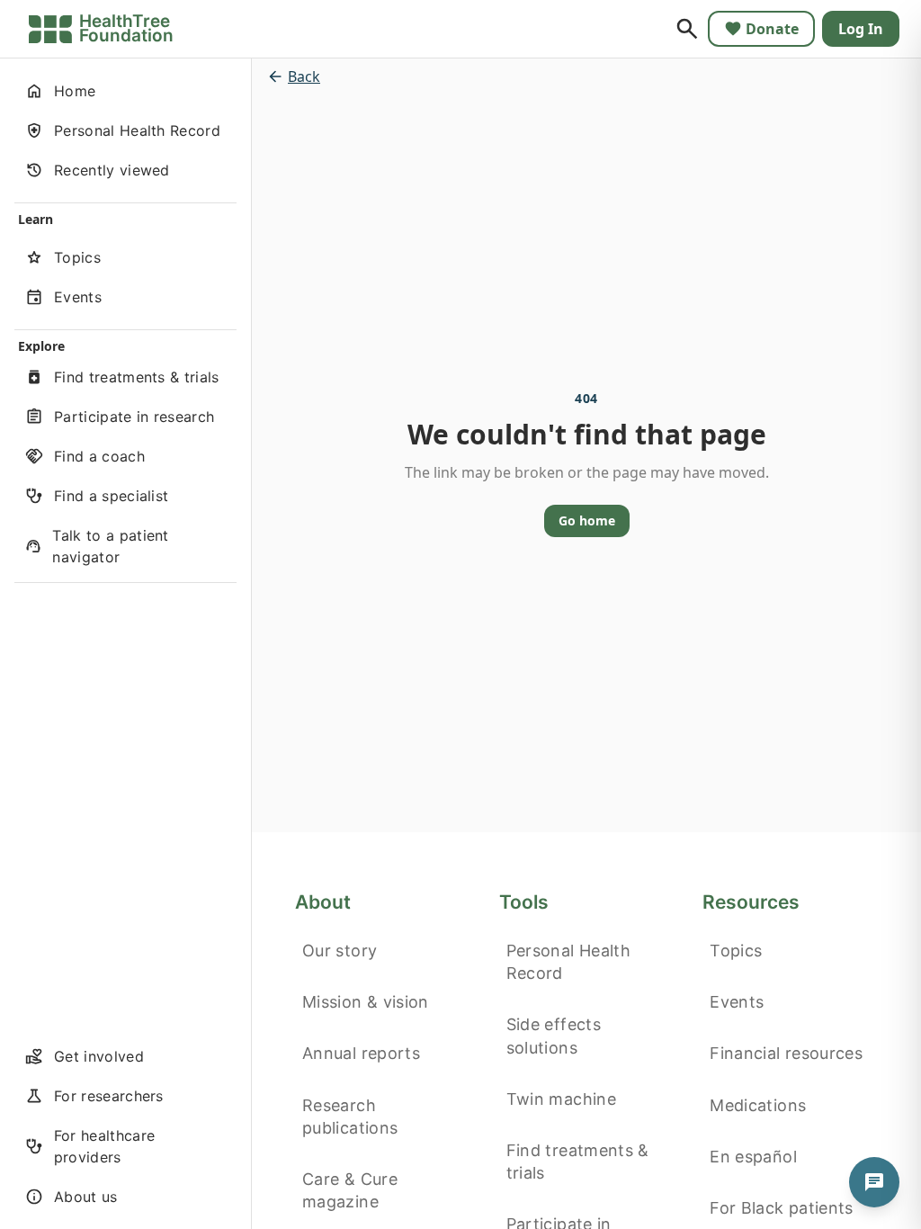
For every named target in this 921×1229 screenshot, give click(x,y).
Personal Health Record (568, 961)
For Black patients (781, 1207)
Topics (736, 950)
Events (737, 1001)
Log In (860, 29)
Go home (587, 520)
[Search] (687, 28)
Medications (758, 1105)
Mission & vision (365, 1001)
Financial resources (786, 1053)
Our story (339, 950)
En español (753, 1156)
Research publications (350, 1116)
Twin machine (561, 1099)
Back (304, 76)
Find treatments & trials (577, 1161)
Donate (772, 29)
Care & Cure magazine (350, 1190)
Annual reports (361, 1053)
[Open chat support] (874, 1182)
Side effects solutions (553, 1035)
